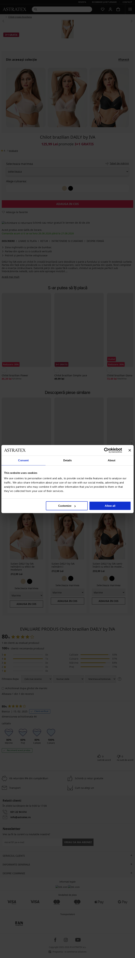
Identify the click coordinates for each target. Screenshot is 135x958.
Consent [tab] (23, 460)
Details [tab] (67, 460)
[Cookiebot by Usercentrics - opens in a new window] (106, 450)
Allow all (110, 505)
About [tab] (111, 460)
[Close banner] (129, 450)
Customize (64, 505)
